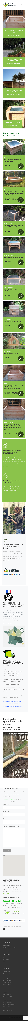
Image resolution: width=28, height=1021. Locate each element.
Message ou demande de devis (11, 826)
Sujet (4, 819)
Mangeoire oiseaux (6, 984)
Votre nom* (6, 804)
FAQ (4, 961)
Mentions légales (6, 945)
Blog (4, 957)
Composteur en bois (7, 982)
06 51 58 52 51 (12, 900)
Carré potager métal (7, 978)
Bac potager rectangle (7, 973)
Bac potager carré (6, 971)
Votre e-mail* (7, 811)
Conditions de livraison (7, 949)
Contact (4, 963)
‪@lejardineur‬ (9, 721)
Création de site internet (15, 1017)
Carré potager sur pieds (7, 980)
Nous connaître (6, 959)
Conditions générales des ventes (9, 947)
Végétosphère (16, 911)
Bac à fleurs (5, 975)
